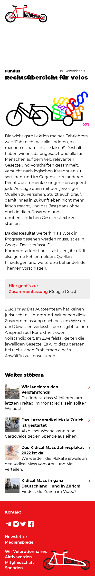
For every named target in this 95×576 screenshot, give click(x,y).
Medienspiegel (20, 542)
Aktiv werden (18, 557)
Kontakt (13, 512)
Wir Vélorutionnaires (26, 551)
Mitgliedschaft (19, 562)
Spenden (14, 568)
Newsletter (16, 536)
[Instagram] (15, 524)
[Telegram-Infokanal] (8, 524)
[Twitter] (23, 524)
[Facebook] (30, 524)
